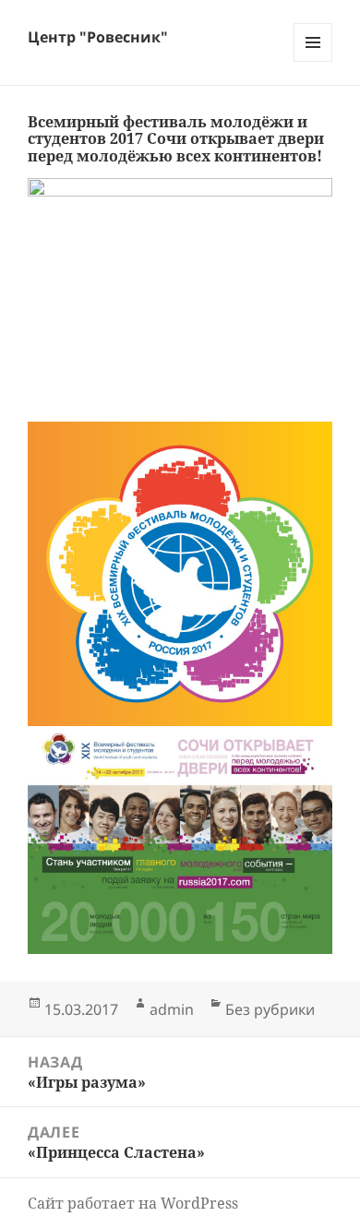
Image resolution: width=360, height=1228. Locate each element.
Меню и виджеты (313, 61)
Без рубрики (270, 1009)
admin (172, 1009)
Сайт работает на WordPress (133, 1203)
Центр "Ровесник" (98, 37)
